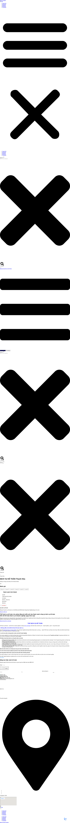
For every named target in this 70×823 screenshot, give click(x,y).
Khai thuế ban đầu (4, 692)
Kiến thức (4, 6)
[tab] (3, 350)
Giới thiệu (4, 4)
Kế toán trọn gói (3, 690)
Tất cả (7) (2, 589)
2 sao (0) (21, 589)
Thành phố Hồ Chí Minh (7, 596)
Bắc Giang (4, 601)
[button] (35, 79)
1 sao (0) (26, 589)
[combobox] (5, 158)
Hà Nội (3, 594)
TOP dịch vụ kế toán (11, 795)
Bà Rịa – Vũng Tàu (6, 599)
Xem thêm (4, 605)
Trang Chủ (4, 3)
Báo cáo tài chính (3, 694)
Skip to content (3, 0)
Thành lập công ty (3, 696)
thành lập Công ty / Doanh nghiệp (9, 629)
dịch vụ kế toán (27, 625)
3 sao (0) (17, 589)
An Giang (4, 598)
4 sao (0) (12, 589)
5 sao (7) (7, 589)
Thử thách (4, 7)
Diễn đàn (4, 5)
